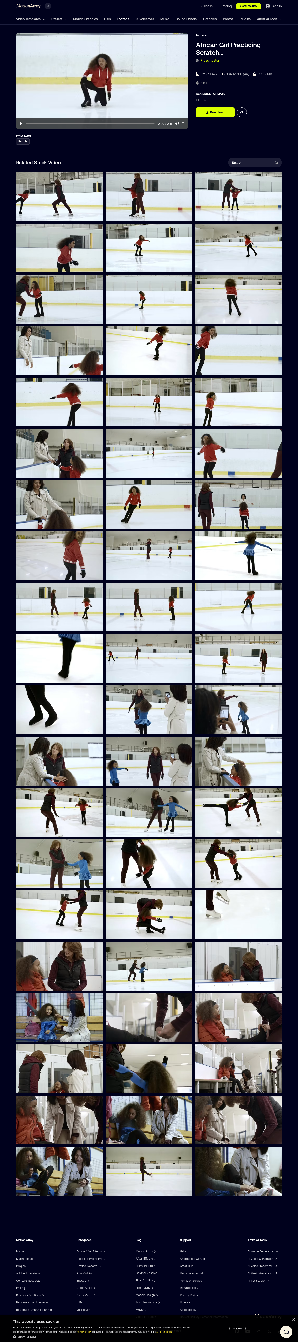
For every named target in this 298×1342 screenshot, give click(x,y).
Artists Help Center (192, 1258)
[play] (21, 123)
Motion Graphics (85, 19)
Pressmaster (209, 60)
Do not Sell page (164, 1331)
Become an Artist (191, 1273)
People (22, 141)
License (185, 1302)
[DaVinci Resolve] (159, 1273)
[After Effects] (154, 1258)
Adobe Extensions (28, 1273)
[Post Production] (158, 1302)
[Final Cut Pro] (154, 1280)
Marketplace (24, 1258)
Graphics (210, 19)
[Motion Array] (154, 1251)
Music (164, 19)
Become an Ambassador (32, 1302)
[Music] (145, 1309)
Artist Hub (186, 1266)
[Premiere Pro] (154, 1265)
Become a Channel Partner (34, 1309)
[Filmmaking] (152, 1287)
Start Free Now (248, 6)
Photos (228, 19)
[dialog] (149, 1328)
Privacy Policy (189, 1295)
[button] (102, 1336)
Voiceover (146, 19)
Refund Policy (189, 1288)
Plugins (245, 19)
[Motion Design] (156, 1295)
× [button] (293, 1319)
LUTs (107, 19)
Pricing (20, 1288)
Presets (57, 19)
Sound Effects (186, 19)
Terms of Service (191, 1280)
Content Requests (28, 1280)
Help (183, 1251)
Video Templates (28, 19)
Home (20, 1251)
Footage (123, 19)
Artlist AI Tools (267, 19)
